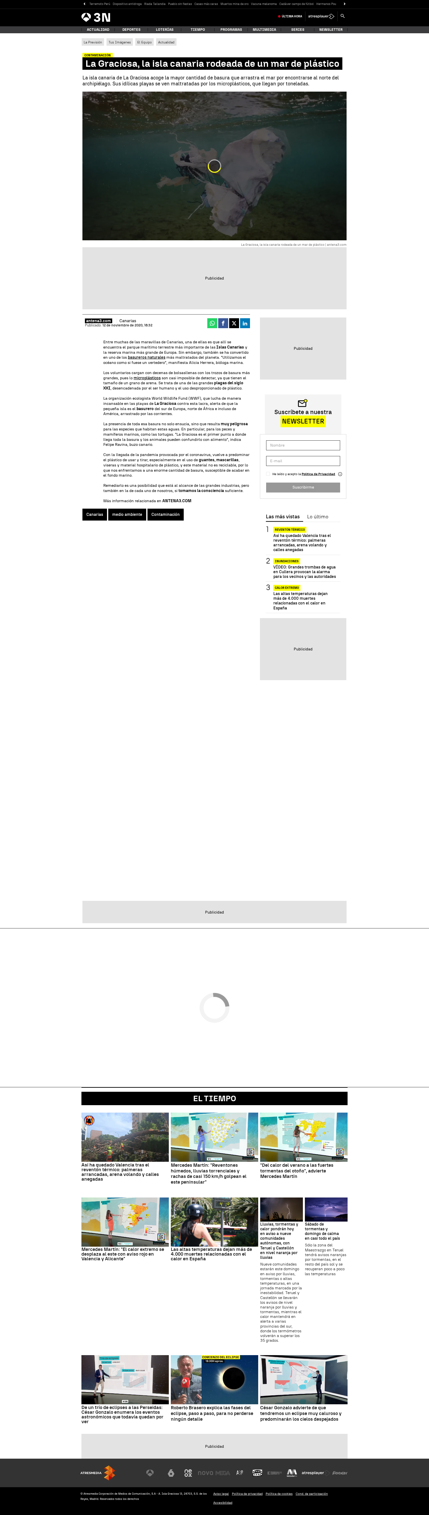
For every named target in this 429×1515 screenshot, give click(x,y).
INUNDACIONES (287, 561)
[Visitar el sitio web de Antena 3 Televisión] (153, 1473)
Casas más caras (206, 4)
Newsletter (331, 30)
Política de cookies (279, 1494)
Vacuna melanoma (264, 4)
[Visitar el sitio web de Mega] (222, 1473)
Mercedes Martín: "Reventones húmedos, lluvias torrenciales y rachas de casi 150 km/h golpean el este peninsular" (209, 1174)
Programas (231, 30)
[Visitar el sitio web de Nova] (205, 1473)
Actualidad (166, 42)
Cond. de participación (312, 1494)
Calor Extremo (287, 588)
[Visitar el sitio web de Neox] (188, 1473)
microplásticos (147, 378)
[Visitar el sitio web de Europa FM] (274, 1473)
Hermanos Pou (326, 4)
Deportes (131, 30)
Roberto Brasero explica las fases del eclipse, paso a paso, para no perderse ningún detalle (212, 1413)
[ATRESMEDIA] (97, 1473)
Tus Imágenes (119, 42)
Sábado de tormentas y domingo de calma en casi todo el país (322, 1231)
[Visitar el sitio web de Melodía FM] (292, 1473)
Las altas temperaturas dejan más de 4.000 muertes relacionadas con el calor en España (300, 600)
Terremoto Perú (99, 4)
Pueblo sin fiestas (180, 4)
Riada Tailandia (155, 4)
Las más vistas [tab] (283, 517)
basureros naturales (146, 357)
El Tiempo (214, 1098)
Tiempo (198, 30)
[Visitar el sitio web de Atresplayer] (316, 1473)
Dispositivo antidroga (127, 4)
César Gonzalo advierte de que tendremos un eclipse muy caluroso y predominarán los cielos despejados (301, 1413)
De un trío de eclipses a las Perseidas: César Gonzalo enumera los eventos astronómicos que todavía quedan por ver (122, 1414)
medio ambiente (127, 514)
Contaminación (165, 514)
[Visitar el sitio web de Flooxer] (339, 1473)
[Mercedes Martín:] (214, 1137)
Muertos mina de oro (234, 4)
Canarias (94, 514)
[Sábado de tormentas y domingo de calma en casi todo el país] (326, 1210)
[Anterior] (84, 4)
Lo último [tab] (317, 517)
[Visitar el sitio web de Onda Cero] (257, 1473)
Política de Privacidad (318, 474)
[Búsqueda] (343, 16)
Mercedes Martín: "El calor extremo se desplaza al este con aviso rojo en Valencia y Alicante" (122, 1254)
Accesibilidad (222, 1503)
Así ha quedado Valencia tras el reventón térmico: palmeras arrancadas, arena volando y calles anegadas (302, 542)
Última (292, 16)
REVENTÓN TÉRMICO (290, 529)
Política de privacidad (247, 1494)
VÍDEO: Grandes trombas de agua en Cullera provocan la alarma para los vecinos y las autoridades (304, 571)
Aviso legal (221, 1494)
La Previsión (93, 42)
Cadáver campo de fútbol (296, 4)
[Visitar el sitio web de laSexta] (171, 1473)
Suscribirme (303, 487)
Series (297, 30)
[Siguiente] (345, 4)
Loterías (165, 30)
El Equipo (144, 42)
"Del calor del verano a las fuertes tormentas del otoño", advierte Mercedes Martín (296, 1171)
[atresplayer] (321, 16)
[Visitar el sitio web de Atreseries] (240, 1473)
